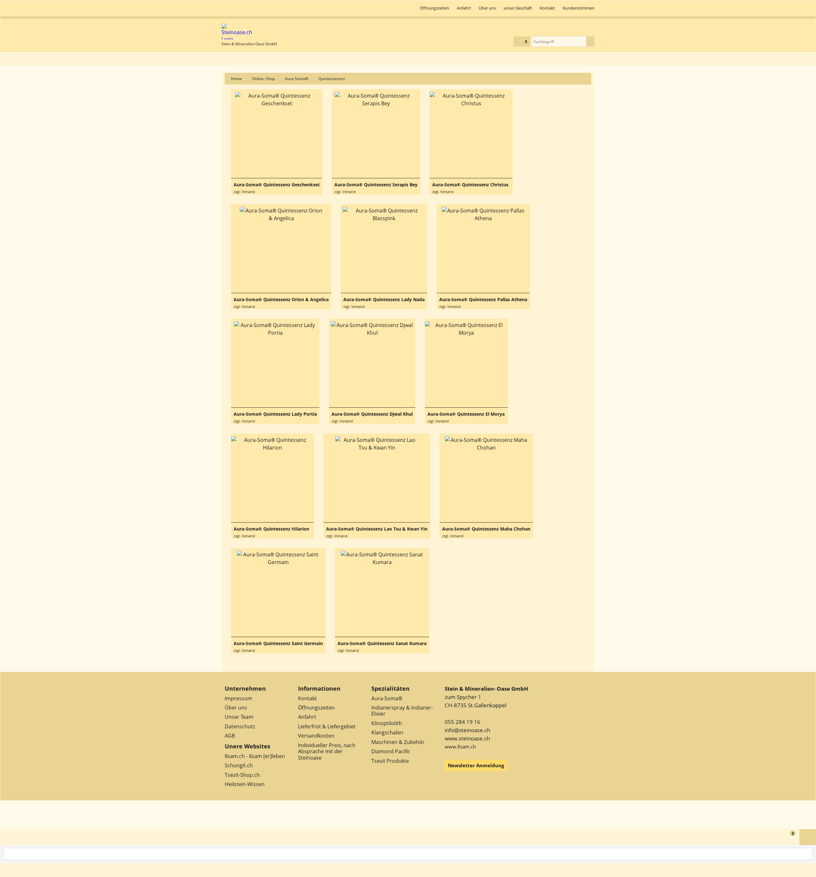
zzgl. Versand (244, 191)
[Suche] (590, 41)
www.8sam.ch (460, 746)
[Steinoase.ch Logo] (249, 32)
